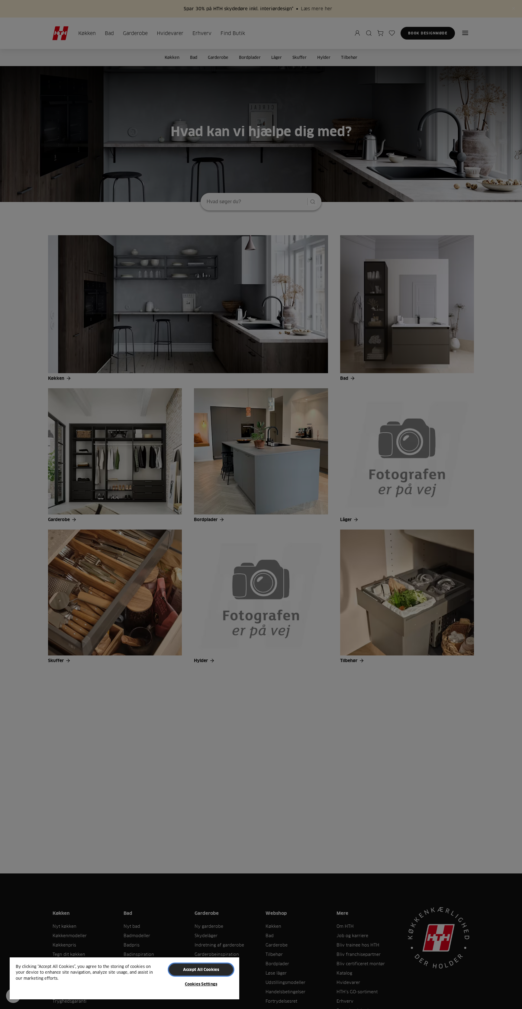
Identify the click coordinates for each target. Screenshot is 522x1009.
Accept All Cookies (201, 969)
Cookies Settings (201, 984)
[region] (124, 978)
